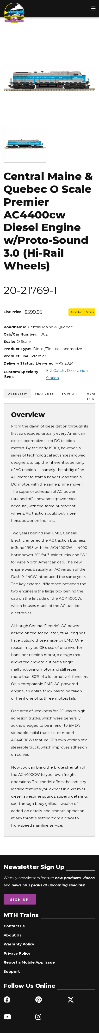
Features (44, 393)
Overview (17, 393)
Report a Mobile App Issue (29, 962)
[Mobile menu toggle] (93, 8)
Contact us (14, 926)
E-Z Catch (55, 370)
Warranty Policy (19, 944)
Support (71, 393)
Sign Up (19, 899)
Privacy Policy (17, 953)
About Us (13, 935)
